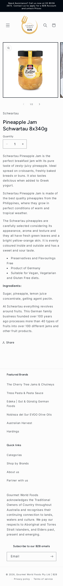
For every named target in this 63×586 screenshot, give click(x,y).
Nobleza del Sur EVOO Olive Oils (29, 414)
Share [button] (10, 342)
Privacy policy (22, 579)
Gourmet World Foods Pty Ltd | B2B (36, 574)
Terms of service (43, 579)
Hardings (13, 431)
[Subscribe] (52, 556)
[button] (8, 25)
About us (13, 472)
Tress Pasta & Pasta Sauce (25, 393)
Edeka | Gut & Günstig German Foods (28, 404)
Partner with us (17, 480)
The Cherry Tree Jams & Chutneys (30, 384)
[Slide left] (23, 104)
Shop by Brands (18, 463)
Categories (14, 455)
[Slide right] (39, 104)
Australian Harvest (19, 423)
